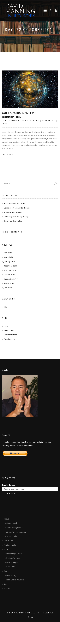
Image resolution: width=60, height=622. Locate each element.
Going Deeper (12, 562)
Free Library (11, 575)
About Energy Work (14, 527)
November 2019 (10, 270)
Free (5, 571)
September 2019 (10, 279)
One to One (8, 540)
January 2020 (9, 261)
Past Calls (10, 566)
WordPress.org (10, 339)
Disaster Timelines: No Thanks (17, 208)
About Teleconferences (16, 532)
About (6, 519)
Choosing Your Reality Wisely (16, 216)
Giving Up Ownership (13, 221)
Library (6, 549)
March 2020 (8, 257)
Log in (6, 326)
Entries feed (9, 330)
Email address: (8, 485)
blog (4, 124)
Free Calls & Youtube (15, 579)
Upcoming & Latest (14, 553)
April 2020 (8, 252)
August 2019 (9, 283)
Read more (6, 154)
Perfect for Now (13, 558)
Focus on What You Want (14, 203)
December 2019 (10, 266)
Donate (7, 588)
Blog (5, 584)
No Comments (49, 121)
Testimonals (11, 536)
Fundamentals (10, 545)
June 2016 (8, 287)
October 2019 (9, 274)
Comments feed (10, 334)
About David (11, 523)
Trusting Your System (13, 212)
